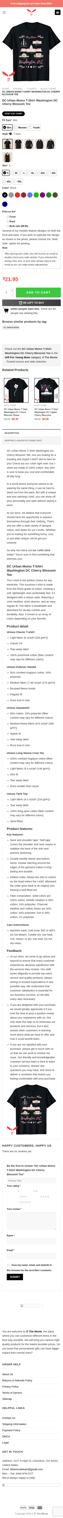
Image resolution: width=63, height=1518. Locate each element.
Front (13, 216)
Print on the (9, 211)
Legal (5, 1442)
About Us (7, 1374)
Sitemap (7, 1398)
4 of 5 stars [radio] (34, 1196)
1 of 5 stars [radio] (11, 1191)
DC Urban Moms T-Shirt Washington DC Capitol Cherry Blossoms (46, 412)
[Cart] (58, 12)
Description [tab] (12, 433)
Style (6, 134)
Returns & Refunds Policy (17, 1380)
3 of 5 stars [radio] (13, 1196)
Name (11, 1235)
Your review (14, 1209)
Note (4, 247)
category (23, 357)
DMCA (6, 1436)
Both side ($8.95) (19, 226)
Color (5, 187)
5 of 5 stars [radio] (13, 1202)
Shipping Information (14, 1424)
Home (5, 89)
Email (10, 1250)
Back (12, 221)
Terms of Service (12, 1392)
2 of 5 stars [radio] (27, 1191)
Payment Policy (11, 1430)
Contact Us (8, 1418)
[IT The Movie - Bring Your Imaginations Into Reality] (31, 12)
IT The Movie (34, 1331)
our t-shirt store (41, 550)
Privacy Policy (10, 1386)
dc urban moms (11, 327)
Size (5, 165)
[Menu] (4, 12)
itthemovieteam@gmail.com (26, 1469)
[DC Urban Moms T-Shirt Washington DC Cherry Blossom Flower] (16, 390)
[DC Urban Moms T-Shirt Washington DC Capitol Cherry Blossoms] (47, 390)
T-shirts (32, 89)
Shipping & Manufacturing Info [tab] (23, 440)
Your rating (14, 1185)
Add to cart (38, 292)
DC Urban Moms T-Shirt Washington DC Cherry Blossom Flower (15, 412)
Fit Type (7, 120)
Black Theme (48, 89)
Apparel (18, 89)
